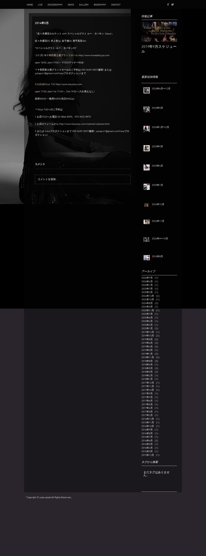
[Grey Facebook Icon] (168, 4)
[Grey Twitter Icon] (172, 4)
